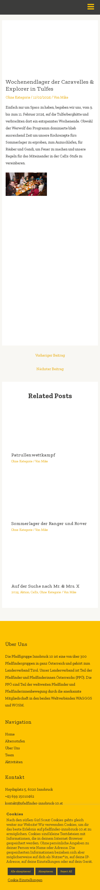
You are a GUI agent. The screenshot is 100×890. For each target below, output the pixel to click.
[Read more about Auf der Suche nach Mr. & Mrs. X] (49, 560)
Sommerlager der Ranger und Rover (49, 523)
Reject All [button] (66, 871)
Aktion (24, 592)
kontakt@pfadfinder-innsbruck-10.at (34, 803)
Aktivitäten (14, 762)
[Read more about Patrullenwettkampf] (49, 426)
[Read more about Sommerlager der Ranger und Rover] (49, 495)
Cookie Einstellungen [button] (25, 880)
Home (10, 734)
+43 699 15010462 (19, 796)
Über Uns (12, 748)
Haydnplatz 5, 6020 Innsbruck (29, 789)
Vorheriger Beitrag (50, 355)
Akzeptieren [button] (45, 871)
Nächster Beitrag (50, 369)
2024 (15, 592)
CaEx (34, 592)
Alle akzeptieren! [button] (21, 871)
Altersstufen (15, 741)
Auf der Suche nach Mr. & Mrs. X (45, 586)
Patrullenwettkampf (33, 455)
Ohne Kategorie (18, 97)
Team (9, 755)
